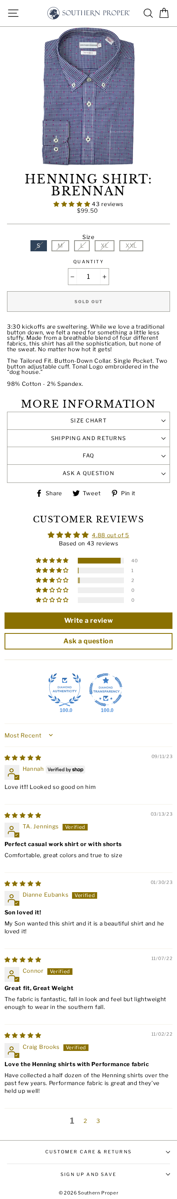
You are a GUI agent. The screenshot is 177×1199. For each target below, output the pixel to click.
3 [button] (98, 1121)
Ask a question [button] (88, 641)
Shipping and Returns (88, 438)
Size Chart (88, 420)
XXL (131, 245)
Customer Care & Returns (88, 1152)
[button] (73, 204)
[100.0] (64, 689)
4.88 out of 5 (110, 535)
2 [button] (85, 1121)
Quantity (88, 262)
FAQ (89, 455)
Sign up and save (88, 1174)
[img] (23, 757)
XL (104, 245)
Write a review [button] (88, 620)
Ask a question (88, 473)
